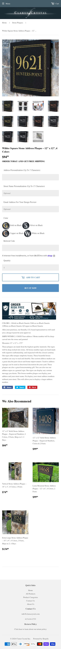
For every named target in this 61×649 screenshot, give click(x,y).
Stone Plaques (17, 22)
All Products (30, 593)
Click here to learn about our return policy (30, 629)
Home (4, 22)
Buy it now (31, 288)
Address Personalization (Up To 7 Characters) (22, 170)
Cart (57, 3)
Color (6, 218)
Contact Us (30, 600)
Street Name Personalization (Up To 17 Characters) (24, 186)
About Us (30, 604)
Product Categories (30, 597)
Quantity (7, 260)
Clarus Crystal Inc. (23, 638)
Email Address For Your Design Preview (20, 202)
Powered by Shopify (41, 638)
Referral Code (9, 241)
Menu (8, 3)
